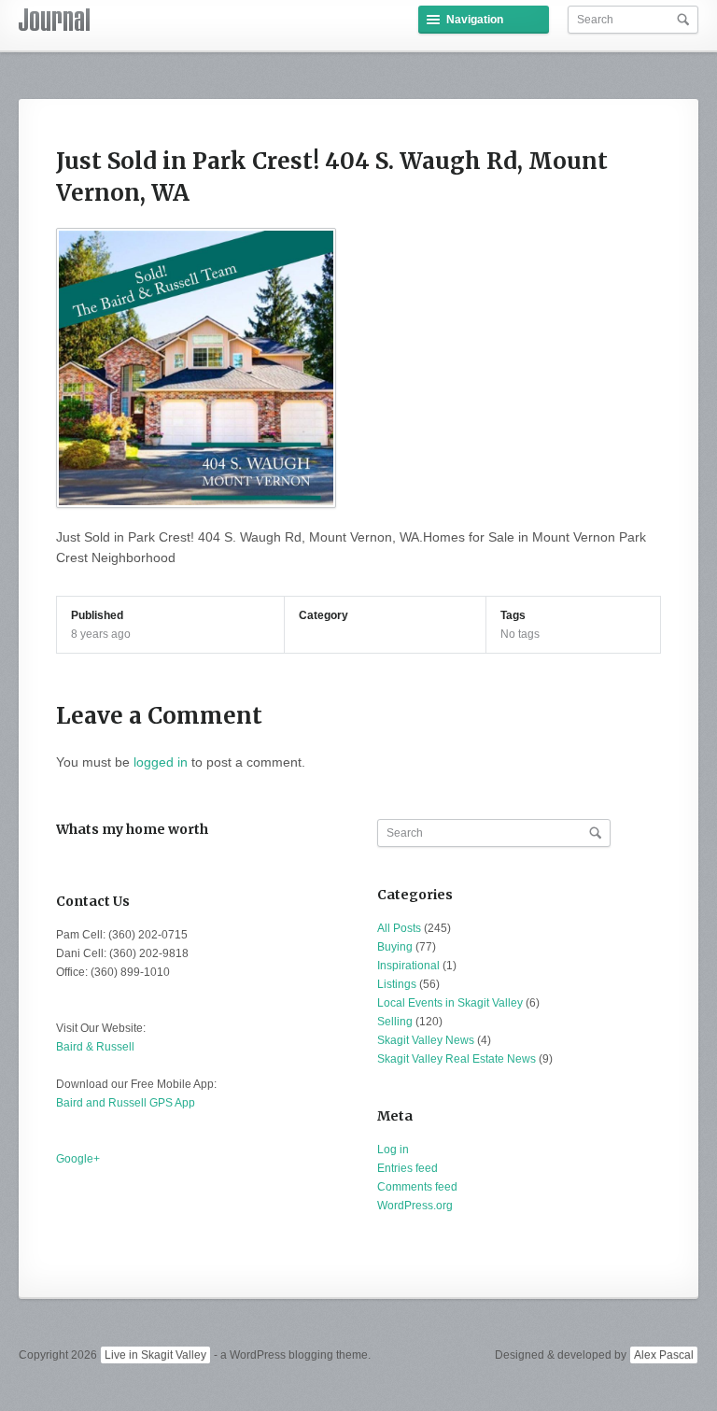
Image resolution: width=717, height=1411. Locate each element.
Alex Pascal (664, 1355)
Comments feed (417, 1186)
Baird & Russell (95, 1046)
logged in (161, 762)
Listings (396, 984)
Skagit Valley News (425, 1040)
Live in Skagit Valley (155, 1355)
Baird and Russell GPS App (125, 1102)
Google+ (78, 1158)
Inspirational (408, 965)
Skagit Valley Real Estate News (456, 1058)
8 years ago (101, 634)
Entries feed (407, 1168)
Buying (395, 946)
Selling (395, 1021)
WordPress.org (415, 1205)
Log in (393, 1149)
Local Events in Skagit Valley (450, 1002)
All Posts (399, 928)
